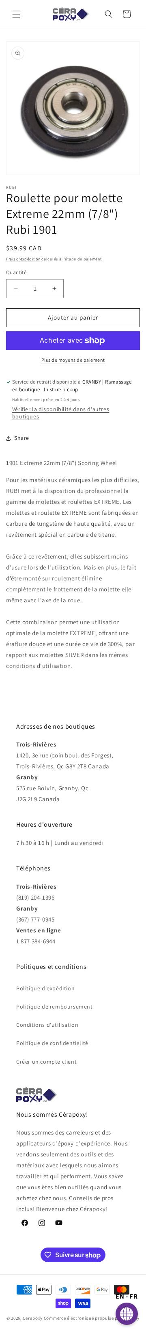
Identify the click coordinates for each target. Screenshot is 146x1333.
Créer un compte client (46, 1061)
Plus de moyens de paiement (73, 360)
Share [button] (21, 437)
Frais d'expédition (23, 259)
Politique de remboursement (54, 1006)
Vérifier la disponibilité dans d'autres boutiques (60, 412)
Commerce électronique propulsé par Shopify (92, 1318)
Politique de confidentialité (52, 1043)
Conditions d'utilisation (47, 1024)
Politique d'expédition (45, 988)
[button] (16, 14)
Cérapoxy (33, 1318)
